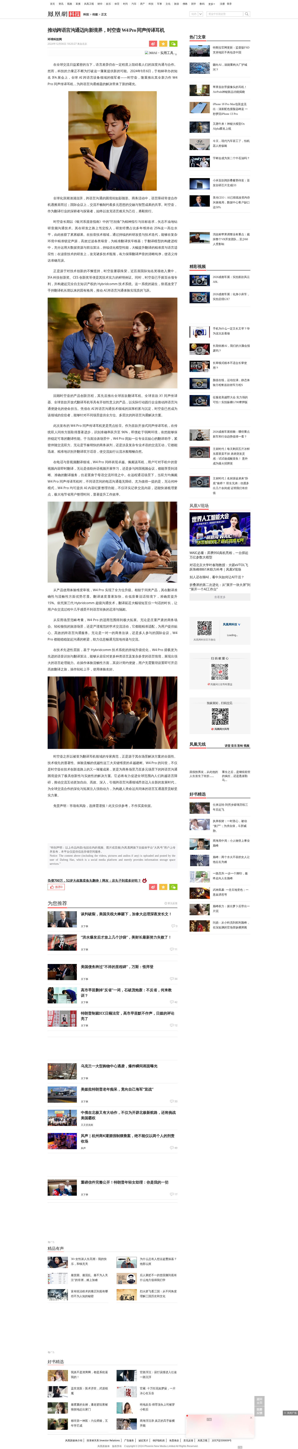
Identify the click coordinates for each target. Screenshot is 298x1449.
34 (176, 979)
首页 (52, 3)
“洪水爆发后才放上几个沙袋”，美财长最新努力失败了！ (126, 937)
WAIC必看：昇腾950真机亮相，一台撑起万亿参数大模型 (219, 555)
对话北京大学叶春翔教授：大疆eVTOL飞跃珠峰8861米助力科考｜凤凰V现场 (219, 567)
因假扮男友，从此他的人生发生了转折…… (204, 774)
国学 (193, 3)
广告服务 (129, 1440)
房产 (142, 3)
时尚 (125, 3)
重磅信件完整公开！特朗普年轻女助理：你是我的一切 (124, 1182)
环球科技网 (55, 39)
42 (176, 1002)
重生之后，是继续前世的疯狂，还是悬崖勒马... (236, 776)
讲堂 (227, 745)
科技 (151, 3)
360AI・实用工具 (161, 53)
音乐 (234, 745)
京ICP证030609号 (222, 1440)
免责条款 (174, 1440)
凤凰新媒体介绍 (73, 1440)
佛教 (185, 3)
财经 (100, 3)
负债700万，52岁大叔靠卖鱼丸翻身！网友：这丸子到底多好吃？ (94, 880)
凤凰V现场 (199, 505)
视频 (69, 3)
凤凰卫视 (89, 3)
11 (176, 949)
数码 (202, 3)
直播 (78, 3)
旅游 (176, 3)
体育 (117, 3)
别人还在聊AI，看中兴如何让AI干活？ (217, 577)
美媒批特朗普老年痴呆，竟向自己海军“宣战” (117, 1089)
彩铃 (240, 745)
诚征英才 (143, 1440)
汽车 (134, 3)
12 (176, 1025)
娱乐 (108, 3)
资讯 (61, 3)
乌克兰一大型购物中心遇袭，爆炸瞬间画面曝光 (119, 1065)
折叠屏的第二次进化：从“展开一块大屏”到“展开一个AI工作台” (220, 586)
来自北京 (67, 43)
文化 (168, 3)
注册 (222, 3)
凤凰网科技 (230, 624)
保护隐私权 (159, 1440)
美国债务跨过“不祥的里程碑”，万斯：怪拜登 (117, 966)
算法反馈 (172, 903)
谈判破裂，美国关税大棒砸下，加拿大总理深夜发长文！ (126, 913)
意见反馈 (188, 1440)
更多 (210, 4)
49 (176, 1148)
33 (176, 1101)
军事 (159, 3)
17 (176, 1194)
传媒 (95, 14)
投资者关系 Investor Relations (103, 1440)
